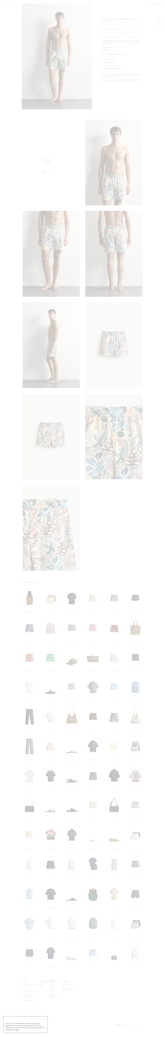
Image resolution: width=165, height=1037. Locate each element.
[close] (44, 1019)
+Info (17, 1030)
